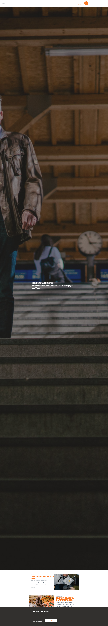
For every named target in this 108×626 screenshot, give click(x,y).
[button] (3, 3)
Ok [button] (51, 620)
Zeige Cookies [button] (35, 614)
